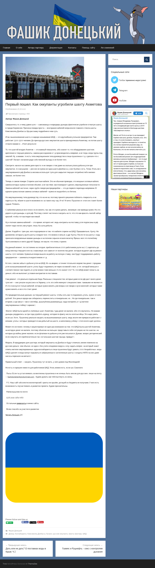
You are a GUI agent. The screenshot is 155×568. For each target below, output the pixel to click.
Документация (55, 47)
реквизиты (21, 403)
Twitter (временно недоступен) (132, 80)
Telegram (123, 90)
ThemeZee (32, 564)
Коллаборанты (21, 534)
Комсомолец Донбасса (36, 534)
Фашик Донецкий (15, 531)
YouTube (122, 100)
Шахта (71, 534)
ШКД (84, 534)
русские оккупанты (60, 534)
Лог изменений (107, 47)
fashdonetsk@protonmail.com (21, 377)
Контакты (72, 47)
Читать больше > (13, 415)
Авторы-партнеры (36, 47)
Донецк (11, 534)
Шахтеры (78, 534)
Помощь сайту (88, 47)
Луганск (49, 534)
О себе (19, 47)
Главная (6, 47)
